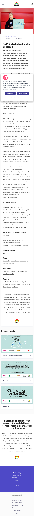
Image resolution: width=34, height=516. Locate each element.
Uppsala (5, 284)
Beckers (24, 271)
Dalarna (27, 282)
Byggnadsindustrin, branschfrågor (18, 261)
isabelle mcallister (16, 271)
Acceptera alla (23, 93)
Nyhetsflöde (17, 510)
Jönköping (16, 282)
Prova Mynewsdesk (17, 505)
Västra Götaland (8, 282)
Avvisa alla (10, 93)
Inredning (6, 263)
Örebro (28, 284)
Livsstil (5, 261)
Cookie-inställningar (17, 97)
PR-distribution (17, 503)
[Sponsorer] (17, 395)
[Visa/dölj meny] (2, 4)
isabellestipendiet (8, 274)
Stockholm (15, 287)
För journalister (17, 508)
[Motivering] (17, 369)
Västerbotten (12, 284)
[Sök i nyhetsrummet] (32, 4)
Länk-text (17, 485)
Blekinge (22, 282)
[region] (17, 87)
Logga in (17, 513)
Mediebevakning (17, 500)
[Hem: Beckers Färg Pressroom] (16, 4)
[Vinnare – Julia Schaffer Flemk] (17, 344)
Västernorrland (21, 284)
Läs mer (5, 253)
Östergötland (7, 287)
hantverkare (6, 271)
